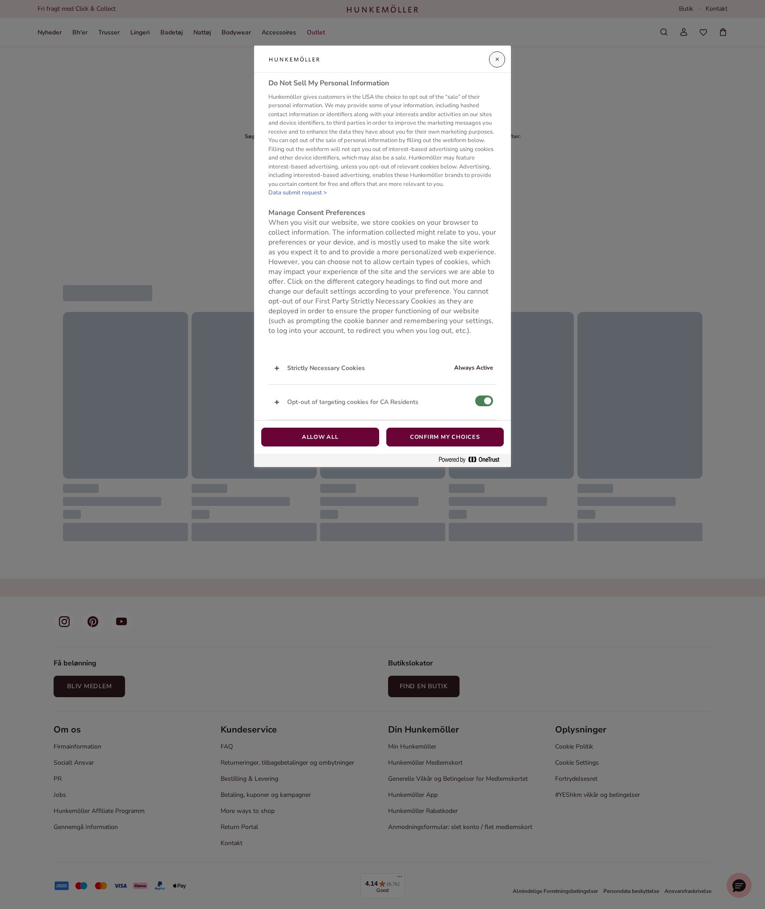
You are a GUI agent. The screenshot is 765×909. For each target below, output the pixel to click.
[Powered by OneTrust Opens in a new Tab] (472, 460)
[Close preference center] (497, 59)
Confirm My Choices (445, 437)
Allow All (320, 437)
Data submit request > (297, 193)
